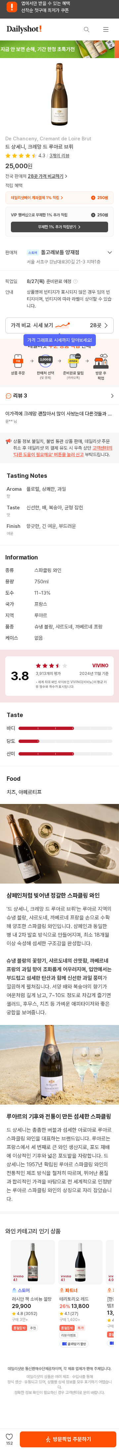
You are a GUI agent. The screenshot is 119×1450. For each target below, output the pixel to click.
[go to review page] (112, 396)
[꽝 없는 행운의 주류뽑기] (59, 49)
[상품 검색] (86, 29)
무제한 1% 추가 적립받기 (57, 227)
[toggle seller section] (110, 252)
